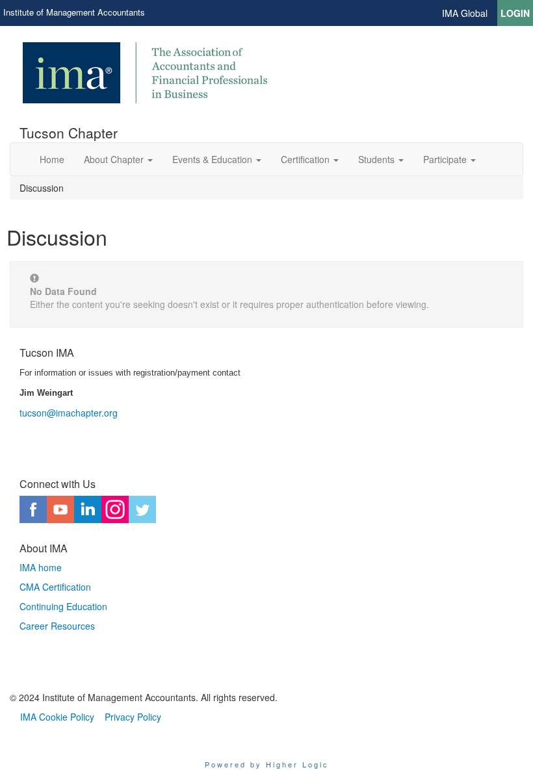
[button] (118, 159)
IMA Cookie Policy (57, 716)
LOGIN (515, 12)
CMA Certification (55, 586)
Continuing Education (63, 606)
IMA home (41, 567)
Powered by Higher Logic (267, 764)
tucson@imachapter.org (69, 412)
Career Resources (57, 625)
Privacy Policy (133, 716)
